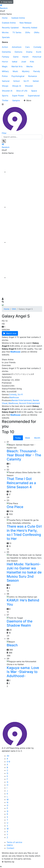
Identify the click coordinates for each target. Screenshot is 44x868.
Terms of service (14, 842)
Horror (5, 61)
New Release (25, 22)
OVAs (27, 32)
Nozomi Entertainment (29, 403)
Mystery (25, 71)
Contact (10, 848)
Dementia (6, 52)
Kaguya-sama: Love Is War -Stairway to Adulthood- (23, 672)
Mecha (29, 66)
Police (5, 76)
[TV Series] (24, 242)
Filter (4, 133)
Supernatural (34, 95)
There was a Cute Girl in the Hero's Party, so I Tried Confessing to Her (24, 532)
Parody (36, 71)
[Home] (24, 172)
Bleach (12, 645)
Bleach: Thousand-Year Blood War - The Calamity (24, 455)
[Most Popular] (24, 277)
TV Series (16, 32)
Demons (18, 52)
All (8, 756)
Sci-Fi (26, 81)
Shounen (29, 86)
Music (15, 71)
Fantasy (5, 57)
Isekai (14, 61)
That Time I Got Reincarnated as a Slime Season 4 (21, 483)
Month (37, 438)
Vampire (16, 100)
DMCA (10, 845)
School (16, 81)
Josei (23, 61)
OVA (14, 309)
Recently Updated (10, 27)
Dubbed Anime (9, 22)
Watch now (11, 333)
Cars (27, 47)
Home (4, 18)
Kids (32, 61)
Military (5, 71)
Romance (32, 76)
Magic (5, 66)
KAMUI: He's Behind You (23, 602)
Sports (5, 95)
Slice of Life (21, 91)
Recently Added (29, 27)
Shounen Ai (7, 91)
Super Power (18, 95)
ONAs (36, 32)
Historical (36, 57)
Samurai (5, 81)
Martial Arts (16, 66)
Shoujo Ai (16, 86)
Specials (6, 37)
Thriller (5, 100)
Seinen (36, 81)
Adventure (16, 47)
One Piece (15, 507)
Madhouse (14, 397)
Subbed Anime (18, 18)
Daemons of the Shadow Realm (19, 623)
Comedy (37, 47)
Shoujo (5, 86)
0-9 (8, 761)
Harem (25, 57)
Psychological (17, 76)
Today (18, 438)
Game (15, 57)
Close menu (7, 2)
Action (5, 47)
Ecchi (38, 52)
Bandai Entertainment (22, 400)
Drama (29, 52)
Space (34, 91)
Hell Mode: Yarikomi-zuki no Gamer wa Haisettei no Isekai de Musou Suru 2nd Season (24, 572)
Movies (5, 32)
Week (27, 438)
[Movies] (24, 207)
